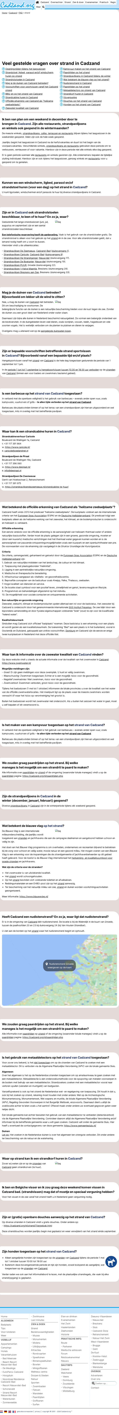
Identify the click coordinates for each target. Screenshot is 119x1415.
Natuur (34, 1379)
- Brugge (95, 1345)
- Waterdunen (8, 1398)
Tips (3, 1328)
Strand (67, 2)
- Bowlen (35, 1364)
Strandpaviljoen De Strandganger (21, 258)
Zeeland (65, 1369)
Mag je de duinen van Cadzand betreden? (26, 83)
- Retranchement (99, 1334)
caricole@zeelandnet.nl (16, 450)
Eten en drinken (69, 1316)
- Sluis (94, 1327)
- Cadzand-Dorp (99, 1330)
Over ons (95, 1379)
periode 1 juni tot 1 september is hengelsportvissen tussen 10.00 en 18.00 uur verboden (53, 369)
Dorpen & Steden (39, 1375)
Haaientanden (68, 1327)
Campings (6, 1347)
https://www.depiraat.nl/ (17, 467)
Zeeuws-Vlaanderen (101, 1316)
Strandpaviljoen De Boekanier (19, 261)
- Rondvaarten (38, 1353)
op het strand (53, 826)
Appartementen (9, 1344)
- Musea (35, 1335)
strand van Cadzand (49, 393)
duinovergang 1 (60, 251)
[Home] (37, 2)
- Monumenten (38, 1339)
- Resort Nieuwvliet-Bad (13, 1385)
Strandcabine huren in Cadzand (21, 97)
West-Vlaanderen (100, 1341)
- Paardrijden (37, 1397)
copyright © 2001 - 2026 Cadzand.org (56, 1411)
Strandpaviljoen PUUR (15, 265)
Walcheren (66, 1372)
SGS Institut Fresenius (80, 607)
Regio (113, 2)
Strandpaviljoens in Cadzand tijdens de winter (86, 76)
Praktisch (104, 2)
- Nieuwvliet (97, 1320)
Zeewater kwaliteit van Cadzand (22, 108)
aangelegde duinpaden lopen (56, 331)
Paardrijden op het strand (76, 72)
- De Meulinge (8, 1368)
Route (64, 1342)
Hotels (4, 1351)
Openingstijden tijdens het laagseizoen (25, 69)
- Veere (65, 1376)
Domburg (70, 630)
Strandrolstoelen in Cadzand (20, 79)
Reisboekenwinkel (70, 1357)
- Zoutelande (67, 1383)
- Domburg (67, 1380)
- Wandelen (37, 1393)
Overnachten (57, 2)
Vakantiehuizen (9, 1354)
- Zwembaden (38, 1386)
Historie (65, 1334)
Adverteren (96, 1375)
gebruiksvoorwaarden (25, 1411)
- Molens (35, 1342)
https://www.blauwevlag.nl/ (34, 896)
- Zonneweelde (9, 1402)
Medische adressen (71, 1350)
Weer (38, 7)
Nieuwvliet (44, 258)
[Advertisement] (59, 38)
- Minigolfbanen (39, 1368)
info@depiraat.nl (12, 470)
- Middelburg (68, 1391)
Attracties (36, 1350)
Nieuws (65, 1361)
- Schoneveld (8, 1389)
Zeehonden (67, 1330)
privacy (37, 1411)
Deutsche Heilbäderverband (75, 515)
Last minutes (37, 1320)
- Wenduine (97, 1367)
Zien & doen (78, 2)
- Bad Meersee (8, 1358)
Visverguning (70, 97)
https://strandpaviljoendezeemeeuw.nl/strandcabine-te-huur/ (36, 486)
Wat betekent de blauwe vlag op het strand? (86, 79)
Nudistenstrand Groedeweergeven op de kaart (61, 965)
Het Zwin (65, 1323)
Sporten (35, 1382)
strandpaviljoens (18, 805)
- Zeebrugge (97, 1359)
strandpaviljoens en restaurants (62, 146)
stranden (110, 369)
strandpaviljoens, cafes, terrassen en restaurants (48, 133)
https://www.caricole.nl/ (17, 447)
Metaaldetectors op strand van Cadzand (84, 90)
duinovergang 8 (54, 254)
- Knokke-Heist (99, 1356)
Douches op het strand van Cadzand (82, 101)
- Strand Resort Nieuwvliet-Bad (9, 1394)
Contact (95, 1387)
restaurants (41, 155)
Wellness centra (39, 1371)
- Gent (94, 1349)
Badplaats (6, 1324)
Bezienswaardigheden (42, 1332)
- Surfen (35, 1404)
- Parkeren (66, 1346)
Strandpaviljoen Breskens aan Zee (21, 272)
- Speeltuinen (38, 1357)
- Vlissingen (67, 1387)
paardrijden (28, 772)
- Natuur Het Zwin (100, 1338)
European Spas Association (32, 515)
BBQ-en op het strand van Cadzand (23, 93)
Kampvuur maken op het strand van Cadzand (86, 69)
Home (4, 1316)
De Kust (95, 1352)
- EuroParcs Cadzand (12, 1372)
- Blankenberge (99, 1363)
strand (54, 238)
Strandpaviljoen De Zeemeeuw (19, 251)
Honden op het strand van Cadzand (82, 104)
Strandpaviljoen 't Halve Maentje (20, 268)
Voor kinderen (8, 1332)
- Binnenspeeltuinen (41, 1361)
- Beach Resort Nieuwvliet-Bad (9, 1363)
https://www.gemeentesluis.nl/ (80, 1125)
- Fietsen (35, 1390)
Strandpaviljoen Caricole (16, 254)
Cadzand (45, 2)
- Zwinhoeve (37, 1316)
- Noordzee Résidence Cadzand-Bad (12, 1380)
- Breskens (96, 1323)
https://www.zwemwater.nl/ (16, 663)
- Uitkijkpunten (38, 1346)
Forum (64, 1353)
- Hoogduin (7, 1375)
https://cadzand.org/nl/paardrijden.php (42, 776)
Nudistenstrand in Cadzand (77, 83)
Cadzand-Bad (43, 251)
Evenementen (91, 2)
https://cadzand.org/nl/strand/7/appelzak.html (28, 1225)
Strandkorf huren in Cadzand (78, 93)
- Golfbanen (37, 1400)
